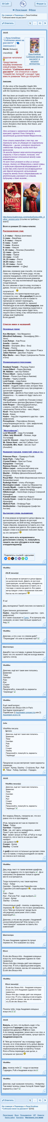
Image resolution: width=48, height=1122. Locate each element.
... (44, 562)
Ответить (9, 23)
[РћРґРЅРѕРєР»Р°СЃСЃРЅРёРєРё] (9, 558)
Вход (33, 10)
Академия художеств (25, 712)
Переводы (19, 15)
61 (40, 23)
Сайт (7, 4)
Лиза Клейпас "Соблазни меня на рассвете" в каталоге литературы (34, 59)
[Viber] (19, 558)
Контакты (20, 1117)
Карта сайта (10, 1117)
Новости (40, 1115)
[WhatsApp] (22, 558)
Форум (40, 4)
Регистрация (21, 10)
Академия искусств (11, 715)
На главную (7, 15)
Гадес (26, 618)
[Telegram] (16, 558)
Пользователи (26, 1115)
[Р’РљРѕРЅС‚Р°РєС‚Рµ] (5, 558)
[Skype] (26, 558)
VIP (34, 1115)
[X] (12, 558)
